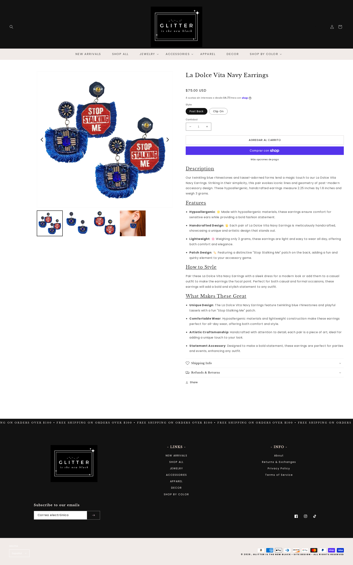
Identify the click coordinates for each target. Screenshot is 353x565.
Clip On (218, 111)
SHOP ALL (176, 462)
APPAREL (176, 481)
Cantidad (191, 119)
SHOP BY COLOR (176, 494)
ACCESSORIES (176, 475)
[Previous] (42, 139)
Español (17, 553)
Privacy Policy (279, 468)
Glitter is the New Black (272, 554)
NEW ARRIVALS (176, 455)
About (279, 455)
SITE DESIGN (302, 554)
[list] (105, 140)
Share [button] (194, 382)
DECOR (176, 488)
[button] (11, 27)
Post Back (197, 111)
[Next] (167, 139)
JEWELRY (176, 468)
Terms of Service (279, 475)
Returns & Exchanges (279, 462)
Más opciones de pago (265, 159)
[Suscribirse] (93, 515)
